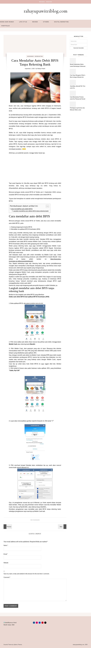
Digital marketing (61, 21)
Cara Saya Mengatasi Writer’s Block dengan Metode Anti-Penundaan (77, 76)
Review (35, 21)
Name (6, 545)
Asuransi (30, 56)
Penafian (49, 1)
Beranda (42, 1)
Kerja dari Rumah (7, 21)
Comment (7, 577)
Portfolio (5, 25)
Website (6, 562)
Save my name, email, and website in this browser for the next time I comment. (26, 573)
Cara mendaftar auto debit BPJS (22, 209)
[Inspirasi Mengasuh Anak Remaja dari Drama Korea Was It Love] (62, 526)
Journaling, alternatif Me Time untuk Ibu (77, 87)
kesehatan (39, 56)
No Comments (35, 520)
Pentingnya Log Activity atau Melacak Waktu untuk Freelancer (77, 109)
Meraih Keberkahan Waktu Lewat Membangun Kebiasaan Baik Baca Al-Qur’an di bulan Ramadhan (77, 65)
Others (46, 21)
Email (6, 554)
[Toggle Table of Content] (47, 206)
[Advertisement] (35, 168)
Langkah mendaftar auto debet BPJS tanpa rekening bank (31, 211)
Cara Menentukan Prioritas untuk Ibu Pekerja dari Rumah (77, 98)
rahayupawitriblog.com (45, 11)
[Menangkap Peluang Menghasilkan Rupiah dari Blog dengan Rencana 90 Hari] (8, 526)
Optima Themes (18, 644)
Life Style (23, 21)
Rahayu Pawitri (41, 68)
